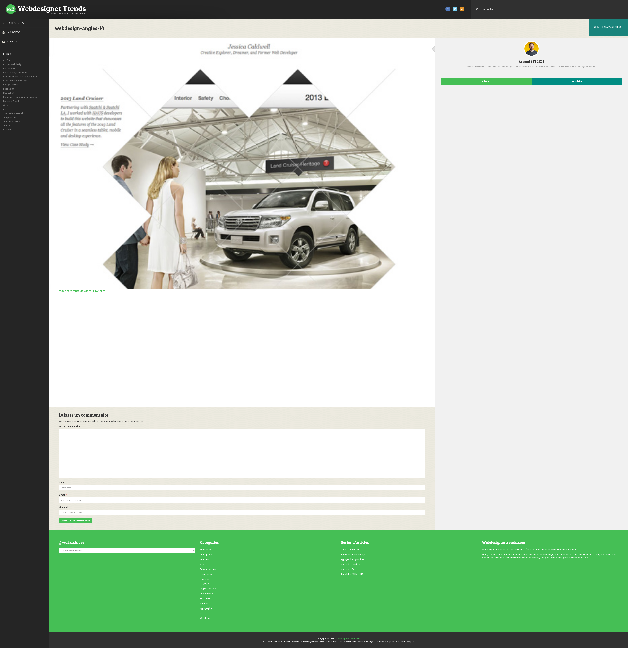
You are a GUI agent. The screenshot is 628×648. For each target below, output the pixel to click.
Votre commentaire (69, 426)
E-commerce (206, 573)
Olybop (6, 105)
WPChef (7, 129)
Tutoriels (204, 603)
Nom (61, 482)
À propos (14, 32)
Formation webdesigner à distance (20, 96)
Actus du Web (206, 549)
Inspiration (205, 578)
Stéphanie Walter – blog (15, 113)
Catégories (15, 23)
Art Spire (7, 60)
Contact (13, 41)
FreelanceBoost (11, 101)
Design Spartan (10, 84)
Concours (204, 559)
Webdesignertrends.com (348, 638)
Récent (486, 81)
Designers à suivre (209, 569)
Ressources (206, 598)
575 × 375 (64, 291)
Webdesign (205, 618)
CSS (202, 564)
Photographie (206, 593)
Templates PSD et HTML (352, 573)
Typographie (206, 608)
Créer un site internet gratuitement (20, 76)
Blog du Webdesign (12, 64)
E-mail (62, 494)
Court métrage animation (15, 72)
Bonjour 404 (9, 68)
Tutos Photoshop (11, 121)
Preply (6, 109)
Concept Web (206, 554)
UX (201, 613)
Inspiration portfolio (350, 564)
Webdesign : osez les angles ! (88, 291)
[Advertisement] (157, 352)
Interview (204, 583)
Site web (63, 507)
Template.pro (9, 117)
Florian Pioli (8, 92)
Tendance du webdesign (353, 554)
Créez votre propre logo (15, 80)
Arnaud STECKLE (614, 26)
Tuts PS (6, 125)
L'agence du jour (208, 588)
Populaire (577, 81)
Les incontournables (351, 549)
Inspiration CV (347, 569)
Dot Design (8, 88)
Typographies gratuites (352, 559)
